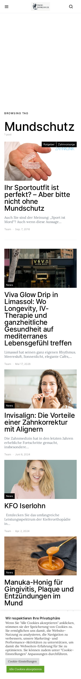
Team (7, 229)
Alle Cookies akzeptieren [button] (25, 669)
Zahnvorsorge (66, 144)
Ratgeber (48, 144)
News (9, 284)
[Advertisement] (40, 62)
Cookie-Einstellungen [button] (22, 661)
